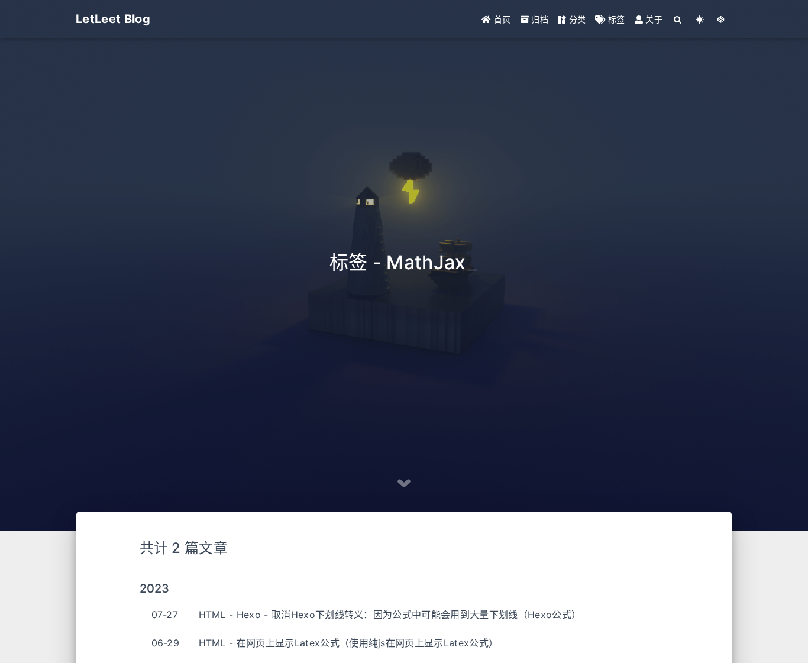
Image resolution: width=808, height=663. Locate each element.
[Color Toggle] (700, 19)
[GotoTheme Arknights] (721, 19)
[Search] (678, 19)
